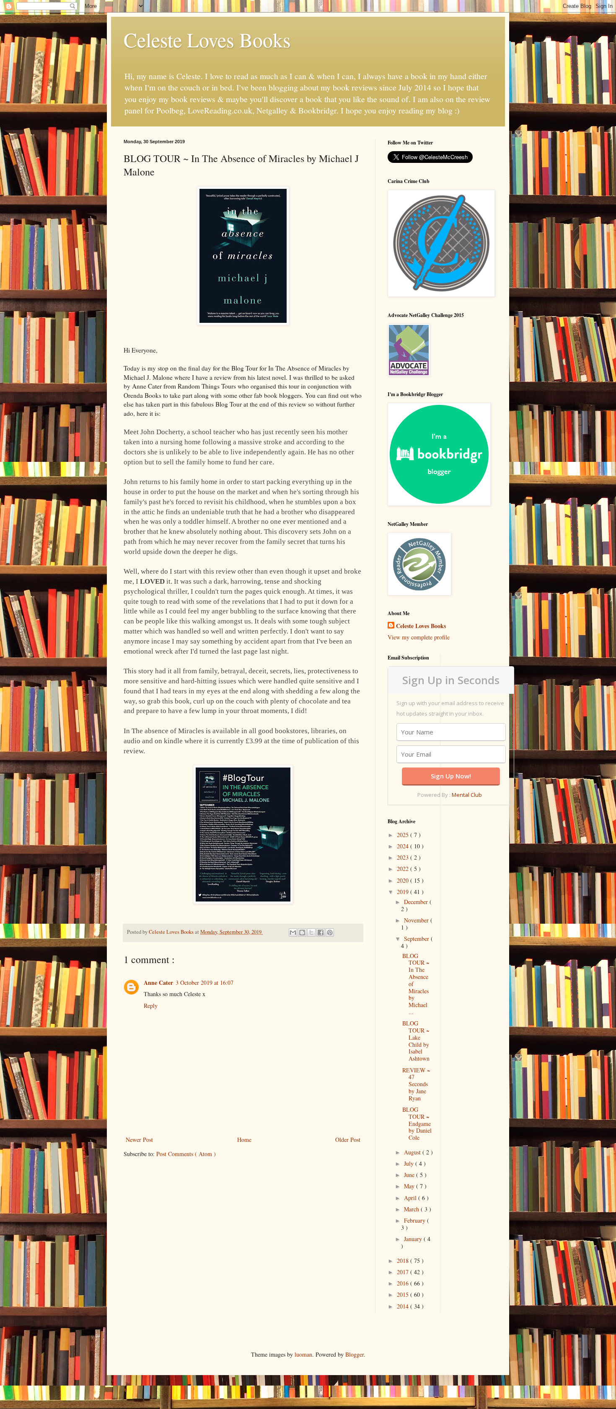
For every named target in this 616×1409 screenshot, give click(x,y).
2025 (403, 835)
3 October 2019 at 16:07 (204, 983)
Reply (151, 1006)
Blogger (354, 1354)
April (411, 1198)
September (417, 939)
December (417, 902)
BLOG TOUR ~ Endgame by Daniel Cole (417, 1123)
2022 (403, 869)
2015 (403, 1294)
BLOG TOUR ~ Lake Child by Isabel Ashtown (416, 1040)
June (410, 1175)
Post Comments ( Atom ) (186, 1154)
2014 (403, 1306)
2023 (403, 857)
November (417, 920)
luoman (303, 1354)
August (413, 1152)
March (412, 1209)
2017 (403, 1272)
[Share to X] (311, 932)
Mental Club (467, 795)
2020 (403, 880)
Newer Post (139, 1140)
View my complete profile (419, 637)
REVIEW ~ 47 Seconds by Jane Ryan (416, 1084)
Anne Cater (158, 982)
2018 (403, 1261)
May (410, 1186)
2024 (403, 846)
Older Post (347, 1140)
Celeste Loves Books (207, 39)
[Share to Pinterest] (330, 932)
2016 (403, 1283)
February (415, 1220)
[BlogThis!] (302, 932)
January (414, 1239)
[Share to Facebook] (320, 932)
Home (244, 1140)
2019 (403, 892)
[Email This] (293, 932)
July (409, 1163)
